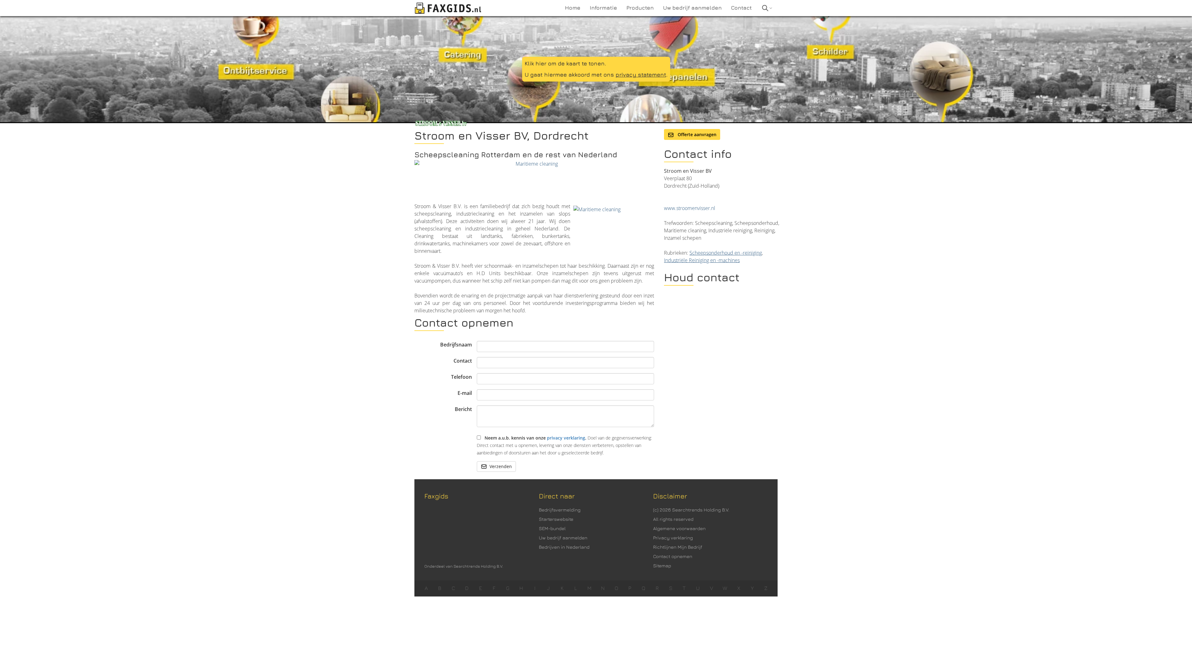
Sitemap (662, 565)
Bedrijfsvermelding (559, 509)
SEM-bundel (552, 528)
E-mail (465, 393)
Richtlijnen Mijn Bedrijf (677, 547)
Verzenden (501, 466)
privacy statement (641, 74)
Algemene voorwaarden (679, 528)
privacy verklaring (566, 438)
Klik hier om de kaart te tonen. (565, 63)
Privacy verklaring (673, 537)
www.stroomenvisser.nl (689, 208)
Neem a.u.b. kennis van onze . (564, 445)
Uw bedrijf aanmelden (563, 537)
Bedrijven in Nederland (564, 547)
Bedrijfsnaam (456, 344)
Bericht (463, 409)
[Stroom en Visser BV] (534, 180)
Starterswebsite (556, 519)
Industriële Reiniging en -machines (702, 260)
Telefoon (461, 376)
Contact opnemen (672, 556)
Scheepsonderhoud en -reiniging (725, 252)
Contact (463, 360)
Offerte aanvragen (696, 134)
